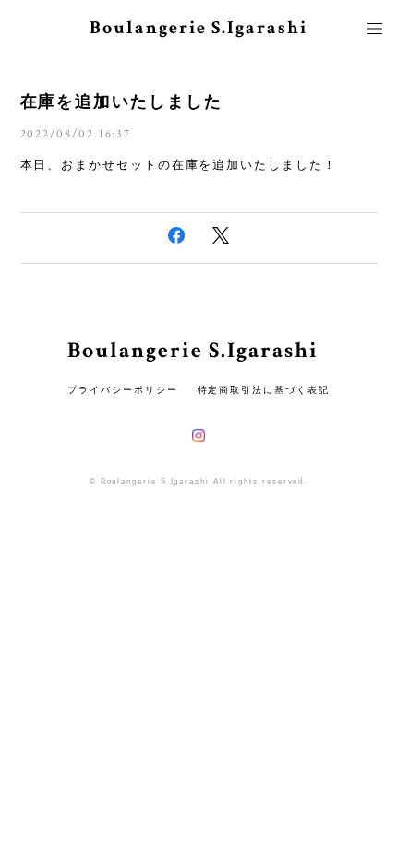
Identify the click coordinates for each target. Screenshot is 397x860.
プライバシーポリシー (122, 390)
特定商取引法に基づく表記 (264, 390)
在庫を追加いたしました (121, 101)
